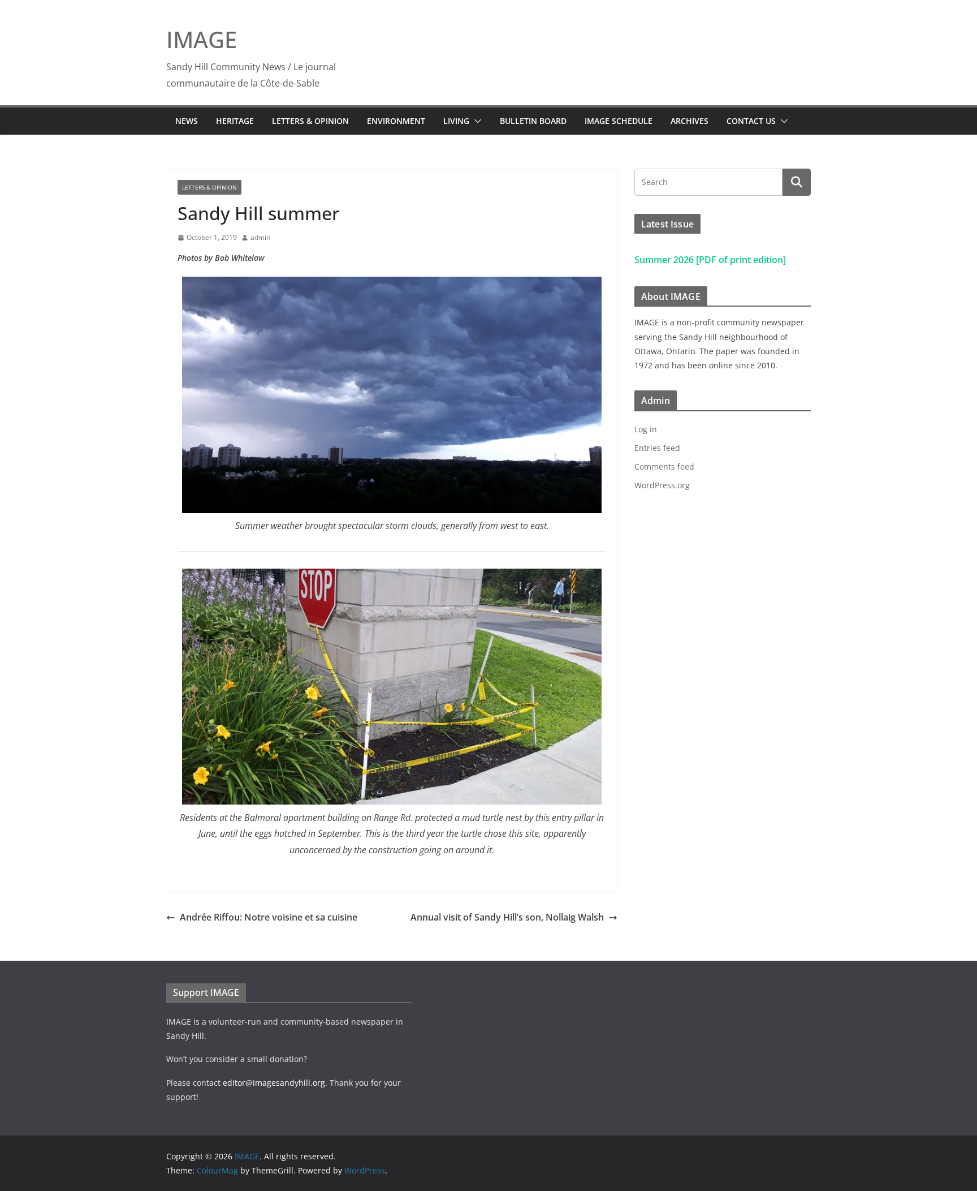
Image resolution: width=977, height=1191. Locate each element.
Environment (396, 120)
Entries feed (657, 447)
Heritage (235, 120)
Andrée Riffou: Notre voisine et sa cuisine (268, 917)
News (186, 120)
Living (456, 120)
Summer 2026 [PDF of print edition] (710, 259)
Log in (645, 429)
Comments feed (664, 466)
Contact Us (751, 120)
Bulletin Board (533, 120)
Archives (689, 120)
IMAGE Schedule (618, 120)
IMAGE (201, 39)
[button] (475, 121)
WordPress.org (662, 485)
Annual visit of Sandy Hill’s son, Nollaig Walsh (507, 917)
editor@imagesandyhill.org (274, 1082)
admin (260, 237)
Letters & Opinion (310, 120)
